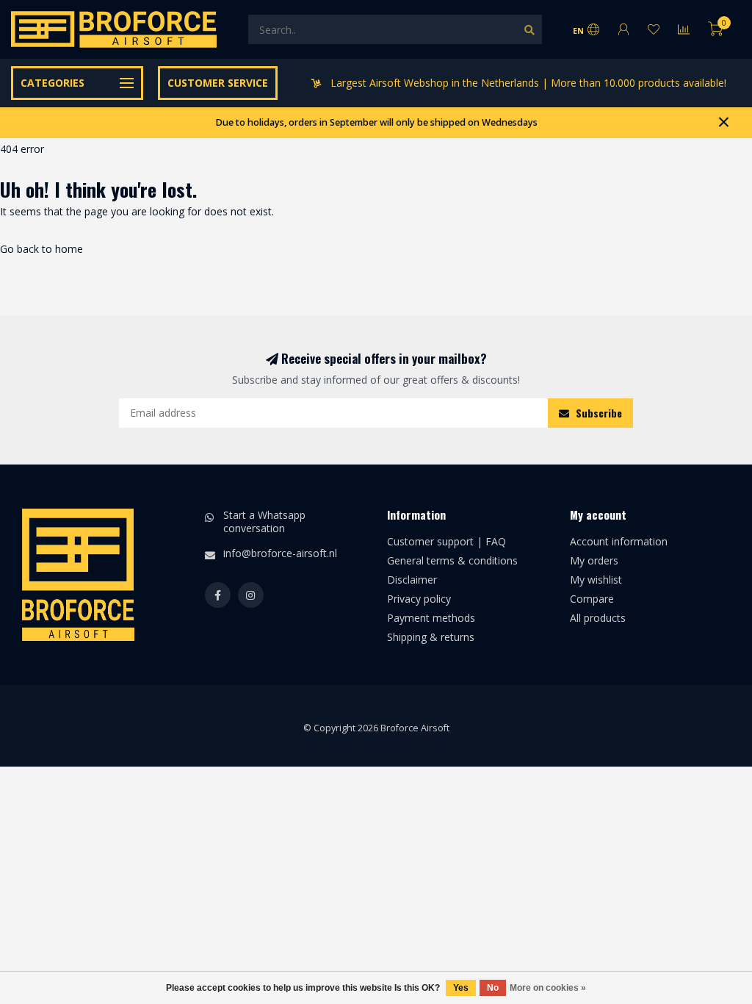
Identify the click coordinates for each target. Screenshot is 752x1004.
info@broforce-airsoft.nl (280, 553)
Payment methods (431, 618)
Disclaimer (412, 580)
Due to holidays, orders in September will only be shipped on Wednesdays (376, 122)
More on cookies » (548, 988)
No (493, 988)
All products (598, 618)
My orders (594, 560)
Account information (619, 541)
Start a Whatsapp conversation (264, 521)
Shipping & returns (430, 637)
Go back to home (41, 249)
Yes (461, 988)
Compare (592, 599)
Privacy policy (419, 599)
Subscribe (597, 412)
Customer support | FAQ (446, 541)
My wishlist (596, 580)
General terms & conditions (452, 560)
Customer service (217, 83)
